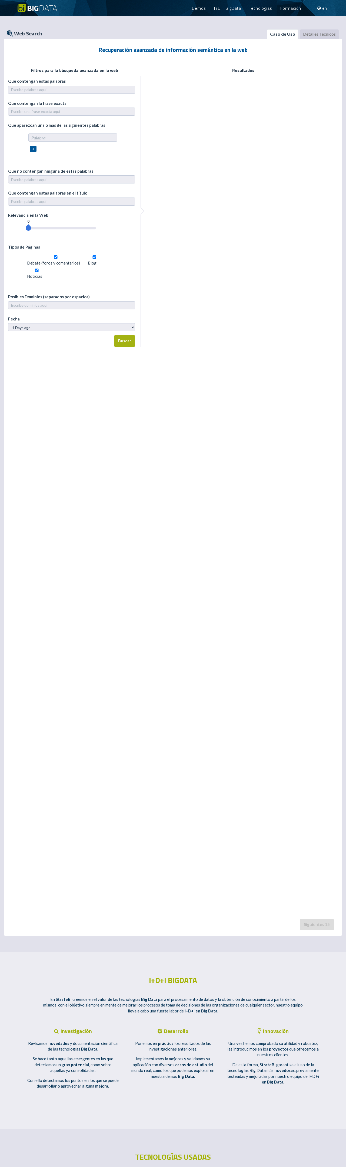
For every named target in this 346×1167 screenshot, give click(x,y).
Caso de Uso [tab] (282, 33)
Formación (290, 8)
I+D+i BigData (227, 8)
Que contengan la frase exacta (37, 103)
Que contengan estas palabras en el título (47, 192)
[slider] (28, 228)
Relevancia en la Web (28, 215)
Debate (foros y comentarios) (53, 262)
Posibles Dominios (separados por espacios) (49, 296)
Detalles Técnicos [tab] (319, 33)
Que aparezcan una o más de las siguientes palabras (56, 125)
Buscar (124, 340)
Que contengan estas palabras (37, 81)
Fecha (14, 318)
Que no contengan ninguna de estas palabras (50, 171)
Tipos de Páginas (24, 247)
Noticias (34, 276)
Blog (92, 262)
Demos (199, 8)
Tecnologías (260, 8)
